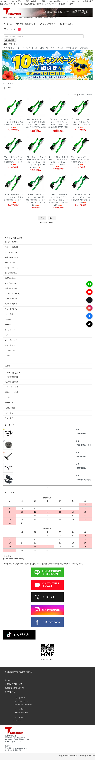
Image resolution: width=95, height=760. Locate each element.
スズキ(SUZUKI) (11, 299)
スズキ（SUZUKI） (12, 247)
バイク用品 (9, 314)
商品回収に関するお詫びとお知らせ (19, 672)
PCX (47, 48)
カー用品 (8, 319)
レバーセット (10, 413)
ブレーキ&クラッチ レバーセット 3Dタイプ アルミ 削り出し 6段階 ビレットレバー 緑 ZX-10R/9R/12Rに (58, 200)
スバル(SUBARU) (11, 304)
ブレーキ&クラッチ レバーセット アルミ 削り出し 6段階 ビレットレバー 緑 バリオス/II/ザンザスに (36, 123)
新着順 (89, 95)
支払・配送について (27, 24)
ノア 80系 (84, 48)
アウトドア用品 (11, 309)
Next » (52, 218)
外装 (42, 48)
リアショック (10, 350)
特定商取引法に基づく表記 (23, 704)
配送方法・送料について (14, 688)
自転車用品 (9, 325)
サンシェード (10, 330)
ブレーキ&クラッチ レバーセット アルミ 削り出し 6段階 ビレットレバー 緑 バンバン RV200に (58, 161)
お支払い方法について (13, 684)
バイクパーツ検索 (11, 387)
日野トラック (10, 263)
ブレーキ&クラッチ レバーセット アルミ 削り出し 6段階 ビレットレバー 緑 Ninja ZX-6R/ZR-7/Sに (58, 123)
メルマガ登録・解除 (21, 712)
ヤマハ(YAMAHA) (11, 252)
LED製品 (8, 397)
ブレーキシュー (11, 345)
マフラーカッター (58, 48)
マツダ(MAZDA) (11, 283)
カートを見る (13, 29)
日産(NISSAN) (10, 278)
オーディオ (9, 403)
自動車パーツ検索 (11, 392)
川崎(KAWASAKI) (11, 257)
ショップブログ (49, 24)
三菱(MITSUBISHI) (12, 288)
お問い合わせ (68, 24)
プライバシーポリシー (22, 701)
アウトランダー (72, 48)
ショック (8, 356)
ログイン (18, 720)
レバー (12, 84)
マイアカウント (20, 717)
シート (7, 361)
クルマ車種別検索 (11, 382)
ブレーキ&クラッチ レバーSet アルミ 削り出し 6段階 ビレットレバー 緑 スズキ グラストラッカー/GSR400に (35, 162)
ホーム (9, 24)
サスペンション (10, 48)
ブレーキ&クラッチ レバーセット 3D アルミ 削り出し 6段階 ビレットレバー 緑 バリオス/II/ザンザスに (36, 200)
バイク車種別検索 (11, 377)
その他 (7, 366)
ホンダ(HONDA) (11, 273)
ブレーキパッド (24, 48)
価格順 (81, 95)
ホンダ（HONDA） (12, 242)
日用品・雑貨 (10, 408)
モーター (35, 48)
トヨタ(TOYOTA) (11, 268)
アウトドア (9, 418)
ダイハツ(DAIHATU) (12, 294)
